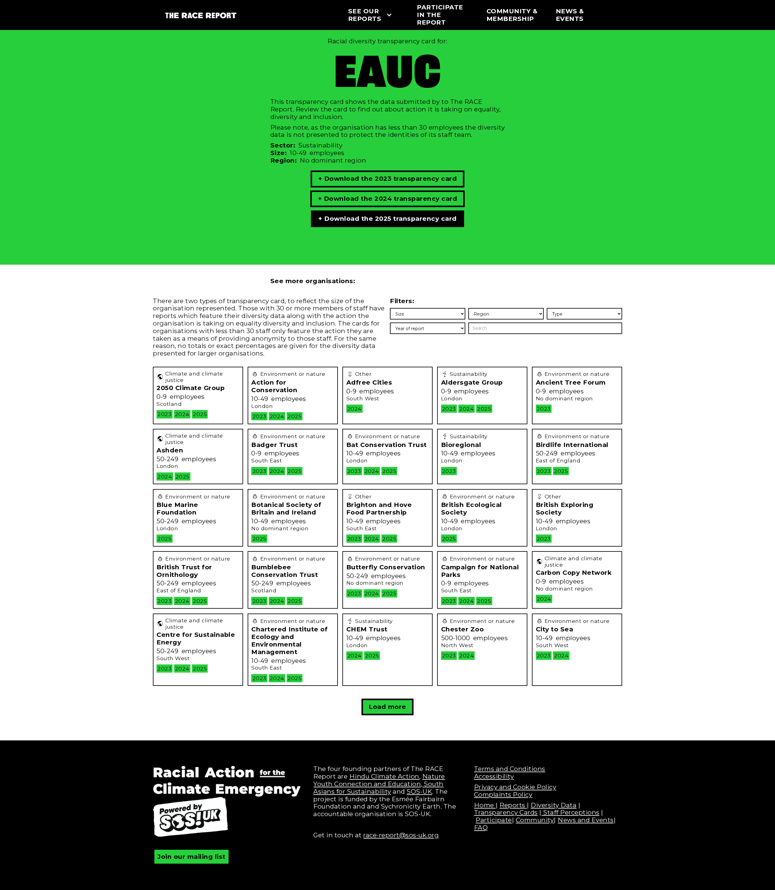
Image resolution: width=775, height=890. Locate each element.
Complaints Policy (503, 794)
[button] (374, 15)
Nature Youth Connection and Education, (379, 780)
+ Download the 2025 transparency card (387, 218)
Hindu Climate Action (384, 776)
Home (485, 805)
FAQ (481, 827)
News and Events (586, 820)
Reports (513, 805)
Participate (494, 820)
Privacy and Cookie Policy (515, 787)
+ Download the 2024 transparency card (387, 198)
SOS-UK (419, 791)
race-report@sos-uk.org (401, 835)
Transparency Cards (506, 812)
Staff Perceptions (570, 812)
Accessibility (494, 776)
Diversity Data (553, 805)
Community (535, 820)
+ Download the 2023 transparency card (387, 178)
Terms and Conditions (509, 769)
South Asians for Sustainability (378, 787)
